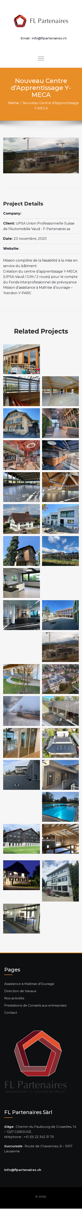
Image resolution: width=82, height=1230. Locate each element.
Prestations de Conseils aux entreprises (35, 1005)
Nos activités (14, 998)
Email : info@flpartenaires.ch (44, 38)
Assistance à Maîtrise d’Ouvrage (29, 984)
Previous (10, 155)
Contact (10, 1013)
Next (71, 155)
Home (13, 103)
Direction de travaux (20, 991)
